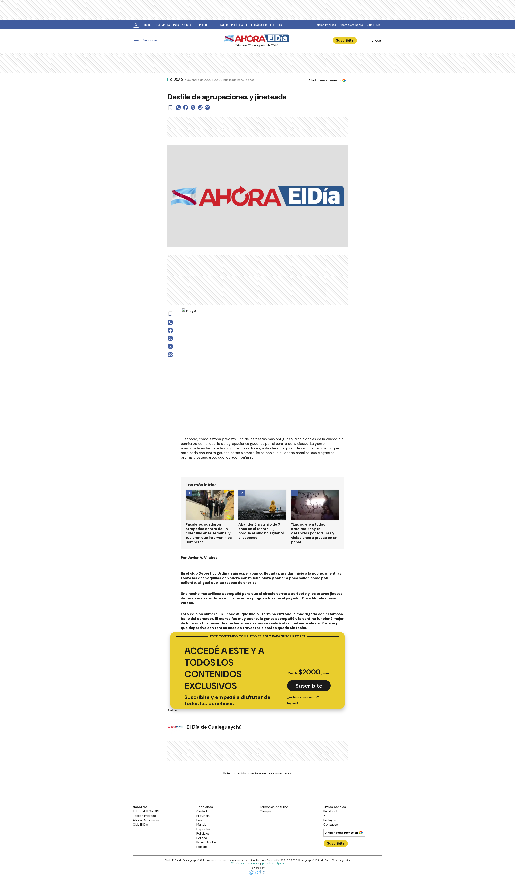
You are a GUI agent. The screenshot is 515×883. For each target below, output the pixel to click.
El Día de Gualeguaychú (214, 727)
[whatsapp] (178, 107)
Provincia (163, 25)
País (176, 25)
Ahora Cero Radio (351, 25)
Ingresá (375, 40)
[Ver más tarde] (170, 107)
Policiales (220, 25)
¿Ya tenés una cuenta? (303, 700)
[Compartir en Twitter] (193, 107)
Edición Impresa (325, 25)
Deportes (203, 25)
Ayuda (280, 863)
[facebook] (185, 107)
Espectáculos (256, 25)
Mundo (187, 25)
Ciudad (148, 25)
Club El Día (374, 25)
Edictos (276, 25)
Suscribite (345, 40)
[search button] (136, 25)
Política (237, 25)
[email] (200, 107)
